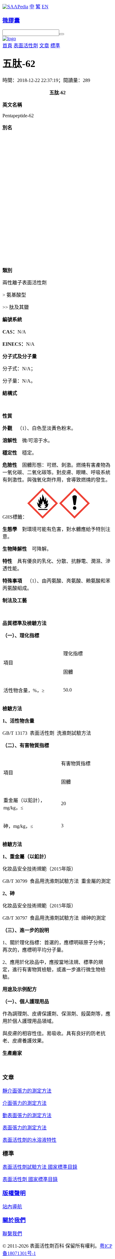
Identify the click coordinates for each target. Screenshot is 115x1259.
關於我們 (14, 1220)
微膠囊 (11, 20)
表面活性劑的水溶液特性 (29, 1140)
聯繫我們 (12, 1233)
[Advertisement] (57, 203)
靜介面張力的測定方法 (27, 1090)
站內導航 (12, 1206)
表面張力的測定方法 (24, 1127)
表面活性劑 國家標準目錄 (30, 1179)
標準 (55, 45)
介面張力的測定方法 (24, 1103)
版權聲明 (14, 1193)
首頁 (7, 45)
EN (45, 6)
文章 (44, 45)
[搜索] (61, 34)
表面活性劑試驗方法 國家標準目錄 (39, 1167)
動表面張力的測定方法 (27, 1115)
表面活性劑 (25, 45)
